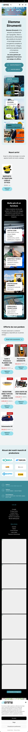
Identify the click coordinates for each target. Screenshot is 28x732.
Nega (14, 722)
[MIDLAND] (20, 467)
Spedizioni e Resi (14, 515)
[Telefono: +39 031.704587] (24, 1)
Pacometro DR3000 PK (21, 360)
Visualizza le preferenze (14, 726)
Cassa (14, 528)
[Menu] (25, 4)
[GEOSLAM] (7, 467)
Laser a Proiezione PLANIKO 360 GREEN (7, 362)
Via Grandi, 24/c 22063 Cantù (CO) (14, 485)
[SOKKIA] (7, 460)
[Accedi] (19, 4)
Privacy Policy (17, 730)
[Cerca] (10, 4)
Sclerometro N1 (7, 426)
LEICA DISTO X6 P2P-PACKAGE (21, 393)
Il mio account (14, 530)
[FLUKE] (20, 474)
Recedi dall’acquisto (14, 518)
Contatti (14, 509)
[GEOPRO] (7, 474)
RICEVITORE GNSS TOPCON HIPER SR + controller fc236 (7, 395)
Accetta (14, 718)
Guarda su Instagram (14, 691)
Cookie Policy (10, 730)
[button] (26, 702)
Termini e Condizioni (14, 516)
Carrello (14, 527)
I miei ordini (14, 532)
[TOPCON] (20, 460)
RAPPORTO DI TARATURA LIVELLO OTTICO (7, 179)
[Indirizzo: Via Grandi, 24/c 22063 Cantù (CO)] (3, 1)
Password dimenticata (14, 534)
